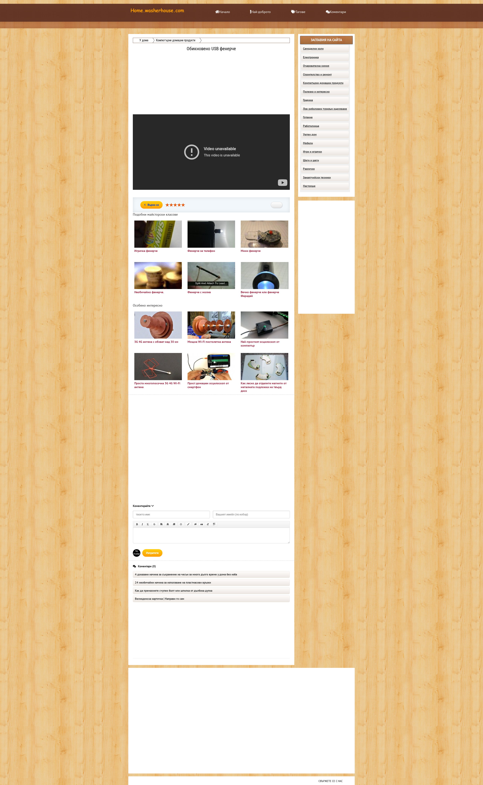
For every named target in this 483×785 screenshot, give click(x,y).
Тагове (300, 12)
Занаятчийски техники (317, 177)
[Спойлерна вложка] (214, 524)
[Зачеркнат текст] (154, 524)
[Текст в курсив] (142, 524)
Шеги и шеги (311, 160)
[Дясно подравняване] (174, 524)
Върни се (153, 205)
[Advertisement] (211, 78)
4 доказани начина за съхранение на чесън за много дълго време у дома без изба (186, 574)
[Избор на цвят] (188, 524)
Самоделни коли (313, 48)
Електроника (311, 57)
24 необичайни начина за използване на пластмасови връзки (173, 582)
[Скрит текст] (195, 524)
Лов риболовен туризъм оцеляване (325, 109)
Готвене (308, 117)
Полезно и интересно (316, 91)
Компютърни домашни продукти (323, 83)
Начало (224, 12)
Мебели (308, 143)
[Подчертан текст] (148, 524)
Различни (309, 169)
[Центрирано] (168, 524)
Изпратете (152, 553)
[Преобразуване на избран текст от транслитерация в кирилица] (208, 524)
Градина (308, 100)
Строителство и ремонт (317, 74)
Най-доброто (261, 12)
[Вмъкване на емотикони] (181, 524)
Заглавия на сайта (326, 40)
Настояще (309, 186)
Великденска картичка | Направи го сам (159, 598)
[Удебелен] (137, 524)
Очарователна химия (316, 66)
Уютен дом (310, 134)
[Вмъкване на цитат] (201, 524)
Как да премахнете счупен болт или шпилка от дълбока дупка (173, 590)
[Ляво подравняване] (161, 524)
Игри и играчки (312, 151)
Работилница (311, 126)
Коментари (338, 12)
